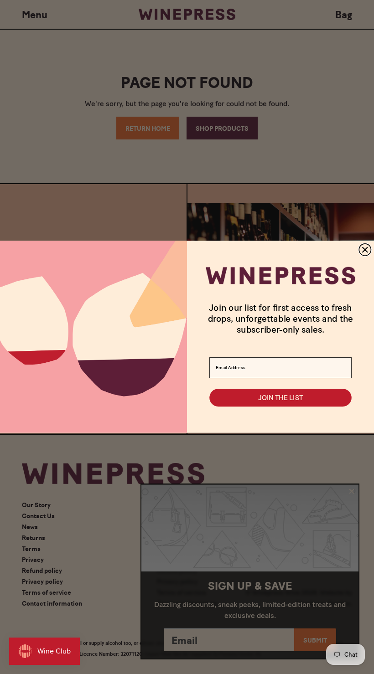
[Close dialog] (365, 250)
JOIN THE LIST (280, 398)
